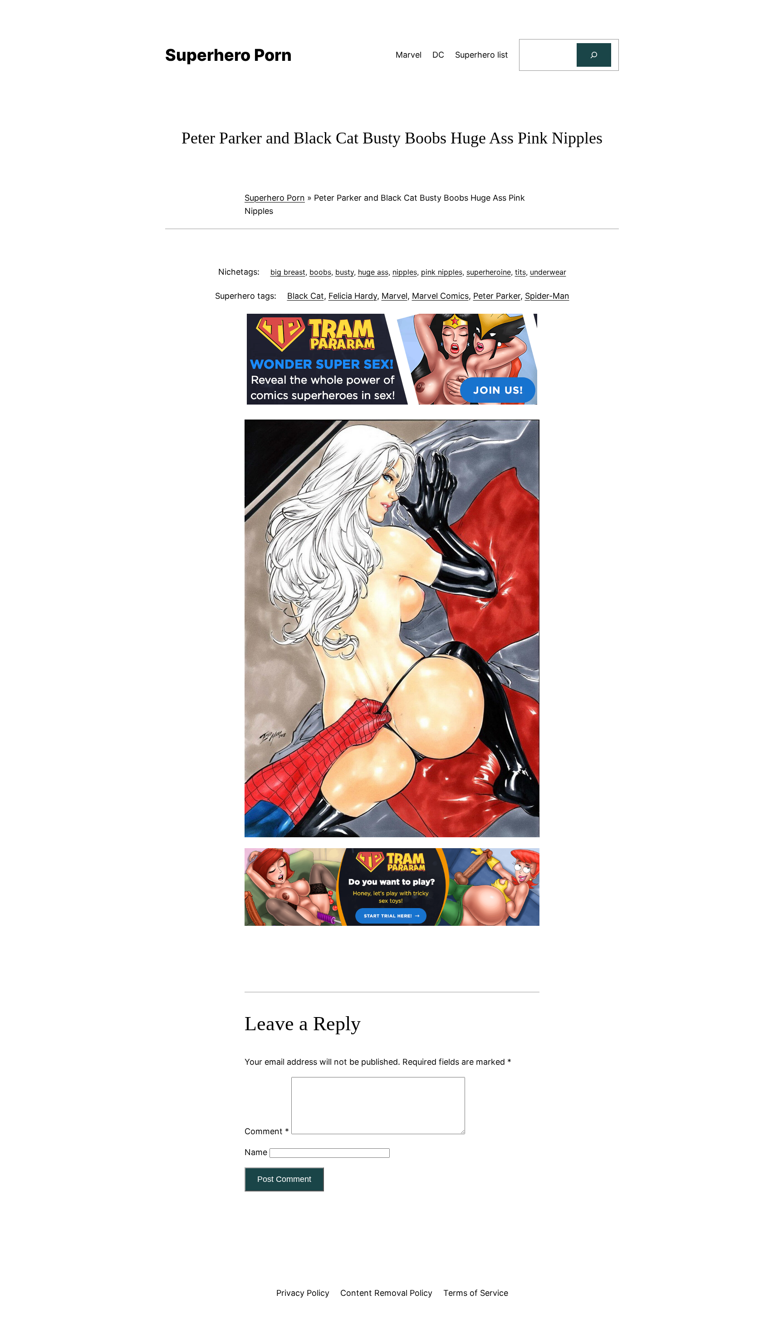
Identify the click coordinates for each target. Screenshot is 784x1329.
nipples (404, 272)
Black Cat (305, 296)
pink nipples (441, 272)
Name (256, 1152)
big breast (287, 272)
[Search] (594, 55)
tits (520, 272)
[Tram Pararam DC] (392, 401)
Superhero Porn (275, 198)
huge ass (373, 272)
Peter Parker (496, 296)
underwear (548, 272)
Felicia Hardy (352, 296)
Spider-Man (547, 296)
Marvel (394, 296)
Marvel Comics (440, 296)
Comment (267, 1131)
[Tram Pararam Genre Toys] (392, 923)
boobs (320, 272)
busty (344, 272)
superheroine (488, 272)
